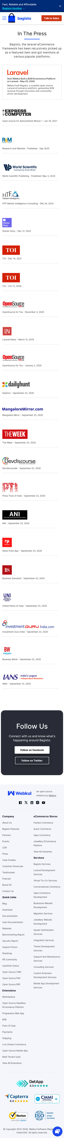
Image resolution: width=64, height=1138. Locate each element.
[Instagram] (37, 802)
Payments (7, 1032)
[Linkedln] (31, 802)
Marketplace (8, 996)
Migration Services (43, 913)
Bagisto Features (10, 829)
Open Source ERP (11, 984)
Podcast (6, 878)
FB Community (9, 959)
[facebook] (20, 802)
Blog (4, 903)
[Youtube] (43, 802)
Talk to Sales (51, 18)
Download (7, 909)
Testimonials (8, 872)
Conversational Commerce (47, 886)
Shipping (6, 1038)
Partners (6, 835)
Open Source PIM (11, 978)
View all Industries (43, 851)
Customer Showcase (12, 866)
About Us (7, 822)
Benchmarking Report (13, 934)
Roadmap (7, 953)
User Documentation (12, 922)
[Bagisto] (19, 18)
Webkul (52, 795)
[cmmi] (47, 1098)
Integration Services (44, 940)
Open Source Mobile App (15, 1050)
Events (5, 841)
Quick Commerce (42, 829)
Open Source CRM (11, 972)
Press (5, 853)
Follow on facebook (32, 750)
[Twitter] (26, 802)
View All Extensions (12, 1063)
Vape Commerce (42, 835)
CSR (4, 847)
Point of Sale (9, 1025)
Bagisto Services (42, 864)
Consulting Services (44, 967)
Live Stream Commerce (14, 1044)
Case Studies (9, 860)
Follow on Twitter (32, 760)
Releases (6, 928)
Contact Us (8, 891)
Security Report (10, 940)
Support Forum (9, 947)
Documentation (10, 916)
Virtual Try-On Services (45, 880)
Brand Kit (7, 885)
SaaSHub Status (10, 965)
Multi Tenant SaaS (11, 1056)
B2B (4, 1019)
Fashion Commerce (43, 822)
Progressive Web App (13, 1013)
